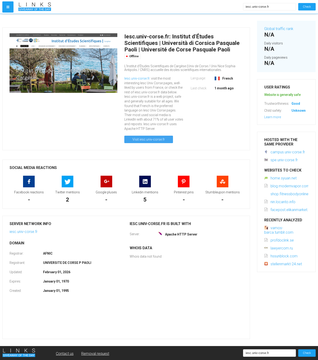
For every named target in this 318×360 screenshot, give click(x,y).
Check (307, 6)
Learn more (272, 117)
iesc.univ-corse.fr (23, 231)
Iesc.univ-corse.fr (137, 78)
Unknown (298, 110)
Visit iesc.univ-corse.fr (148, 139)
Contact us (65, 353)
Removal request (95, 353)
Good (295, 103)
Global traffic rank (278, 29)
